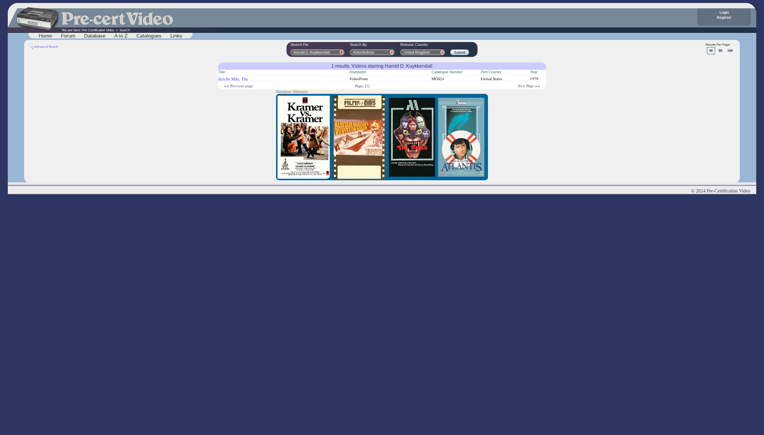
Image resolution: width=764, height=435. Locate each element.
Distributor (357, 72)
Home (45, 35)
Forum (68, 35)
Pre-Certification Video (98, 30)
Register (724, 17)
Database (94, 35)
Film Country (491, 72)
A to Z (120, 35)
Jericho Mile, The (233, 79)
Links (176, 35)
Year (533, 72)
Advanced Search (46, 46)
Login (724, 12)
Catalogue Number (447, 72)
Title (221, 72)
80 (720, 50)
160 (730, 50)
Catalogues (148, 35)
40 (711, 50)
